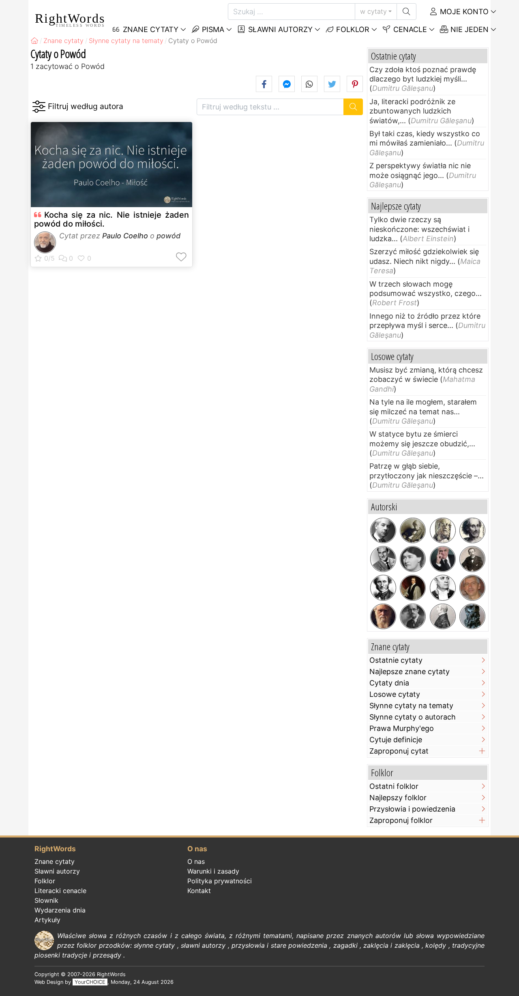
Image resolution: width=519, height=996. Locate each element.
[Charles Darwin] (383, 616)
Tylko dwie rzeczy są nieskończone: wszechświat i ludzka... (419, 229)
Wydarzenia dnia (60, 910)
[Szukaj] (406, 11)
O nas (196, 861)
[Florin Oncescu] (472, 588)
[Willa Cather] (413, 559)
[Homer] (443, 530)
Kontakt (199, 891)
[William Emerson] (443, 616)
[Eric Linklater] (413, 616)
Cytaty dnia (389, 683)
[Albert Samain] (472, 559)
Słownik (46, 900)
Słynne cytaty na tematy (411, 705)
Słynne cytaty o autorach (412, 717)
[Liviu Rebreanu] (443, 588)
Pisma (212, 29)
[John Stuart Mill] (383, 588)
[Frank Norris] (413, 530)
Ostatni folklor (393, 786)
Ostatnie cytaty (395, 660)
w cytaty (373, 11)
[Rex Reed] (443, 559)
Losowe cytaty (394, 694)
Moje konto (463, 11)
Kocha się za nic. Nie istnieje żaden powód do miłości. (111, 219)
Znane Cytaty (149, 29)
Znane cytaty (54, 861)
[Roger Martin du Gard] (383, 530)
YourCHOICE (90, 982)
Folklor (351, 29)
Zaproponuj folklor (401, 820)
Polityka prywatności (219, 881)
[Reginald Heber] (413, 588)
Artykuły (47, 920)
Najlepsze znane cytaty (409, 671)
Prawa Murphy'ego (401, 728)
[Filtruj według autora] (38, 107)
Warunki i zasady (213, 871)
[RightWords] (34, 40)
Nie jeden (468, 29)
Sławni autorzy (279, 29)
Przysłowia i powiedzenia (412, 809)
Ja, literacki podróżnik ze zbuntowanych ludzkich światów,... (412, 111)
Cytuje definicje (395, 739)
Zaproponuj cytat (399, 751)
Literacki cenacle (60, 891)
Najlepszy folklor (398, 797)
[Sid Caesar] (383, 559)
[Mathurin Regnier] (472, 530)
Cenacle (409, 29)
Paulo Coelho (125, 235)
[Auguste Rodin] (472, 616)
